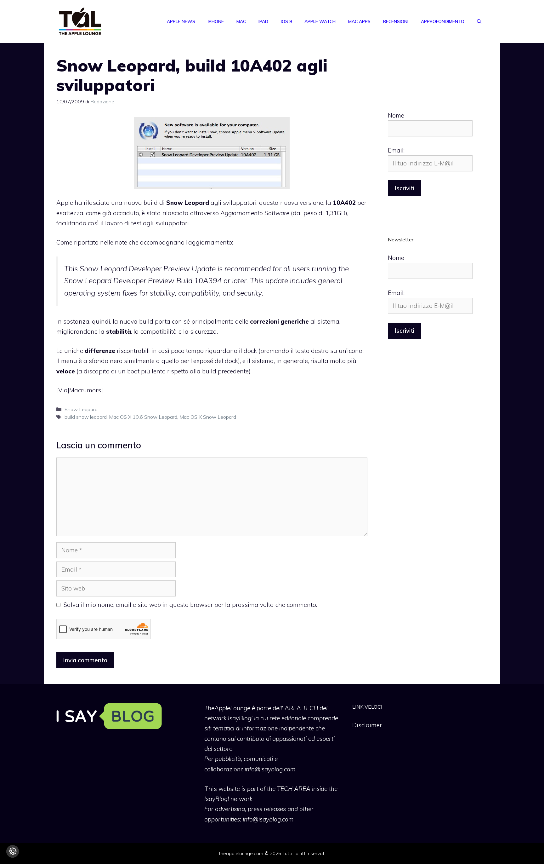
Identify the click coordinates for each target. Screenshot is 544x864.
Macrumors (85, 390)
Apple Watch (320, 21)
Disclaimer (367, 725)
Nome (396, 115)
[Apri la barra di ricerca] (479, 21)
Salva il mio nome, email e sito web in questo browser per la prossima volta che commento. (190, 604)
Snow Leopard (81, 409)
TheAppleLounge (227, 708)
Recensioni (395, 21)
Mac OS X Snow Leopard (207, 417)
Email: (396, 150)
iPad (263, 21)
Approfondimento (442, 21)
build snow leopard (86, 417)
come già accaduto (112, 213)
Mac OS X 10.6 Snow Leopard (143, 417)
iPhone (216, 21)
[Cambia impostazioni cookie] (12, 851)
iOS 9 (286, 21)
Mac (241, 21)
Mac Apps (359, 21)
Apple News (181, 21)
